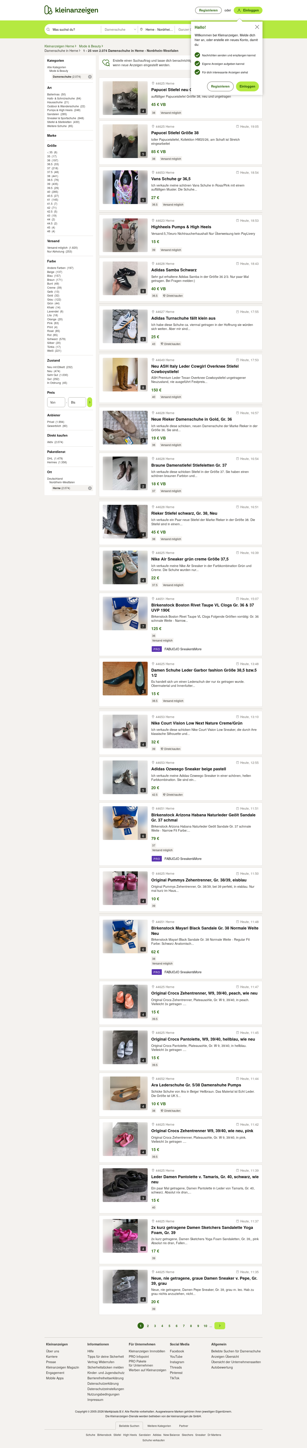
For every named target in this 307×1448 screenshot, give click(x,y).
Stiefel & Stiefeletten (59, 122)
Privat (50, 422)
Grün (50, 303)
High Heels (130, 1435)
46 (48, 231)
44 (48, 219)
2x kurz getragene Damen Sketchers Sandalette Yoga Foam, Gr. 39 (202, 1230)
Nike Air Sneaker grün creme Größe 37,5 (190, 559)
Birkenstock (104, 1435)
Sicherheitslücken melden (105, 1367)
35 (48, 156)
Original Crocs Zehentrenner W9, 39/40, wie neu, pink (202, 1130)
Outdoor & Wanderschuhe (63, 106)
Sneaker (200, 1435)
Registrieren (220, 86)
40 (48, 191)
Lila (49, 315)
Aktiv (50, 442)
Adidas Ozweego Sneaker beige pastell (188, 768)
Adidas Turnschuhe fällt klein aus (183, 318)
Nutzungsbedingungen (103, 1394)
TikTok (174, 1378)
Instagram (177, 1362)
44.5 (50, 223)
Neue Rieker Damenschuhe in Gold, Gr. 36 (191, 419)
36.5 (50, 164)
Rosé (50, 331)
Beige (50, 272)
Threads (176, 1367)
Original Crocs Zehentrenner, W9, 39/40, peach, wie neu (204, 993)
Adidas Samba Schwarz (174, 269)
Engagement (55, 1372)
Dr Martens (214, 1435)
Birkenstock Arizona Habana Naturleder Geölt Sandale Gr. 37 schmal (203, 817)
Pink (50, 323)
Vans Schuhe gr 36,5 (171, 178)
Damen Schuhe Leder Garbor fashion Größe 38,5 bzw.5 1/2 (204, 673)
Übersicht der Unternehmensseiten (236, 1362)
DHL (50, 458)
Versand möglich (57, 247)
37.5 (50, 172)
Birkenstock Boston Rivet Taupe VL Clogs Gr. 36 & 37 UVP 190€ (202, 607)
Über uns (52, 1351)
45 (48, 227)
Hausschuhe (55, 102)
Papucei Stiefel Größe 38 (175, 132)
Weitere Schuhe (57, 126)
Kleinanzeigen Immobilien (147, 1351)
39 (48, 184)
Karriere (52, 1356)
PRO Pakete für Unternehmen (141, 1363)
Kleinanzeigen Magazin (62, 1367)
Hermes (52, 462)
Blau (50, 275)
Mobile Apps (55, 1378)
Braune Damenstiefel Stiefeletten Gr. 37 (189, 465)
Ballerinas (53, 94)
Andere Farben (56, 268)
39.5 (50, 188)
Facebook (177, 1351)
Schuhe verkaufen (153, 1440)
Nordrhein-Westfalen (62, 482)
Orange (51, 319)
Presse (51, 1362)
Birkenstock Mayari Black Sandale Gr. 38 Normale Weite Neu (204, 930)
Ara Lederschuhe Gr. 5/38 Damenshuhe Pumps (196, 1085)
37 (48, 168)
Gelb (50, 291)
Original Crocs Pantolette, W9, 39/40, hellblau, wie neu (203, 1039)
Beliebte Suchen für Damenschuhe (236, 1351)
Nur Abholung (55, 251)
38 (48, 176)
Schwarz (52, 339)
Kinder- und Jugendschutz (106, 1372)
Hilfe (90, 1351)
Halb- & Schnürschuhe (61, 98)
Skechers (187, 1435)
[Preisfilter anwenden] (89, 402)
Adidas (157, 1435)
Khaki (50, 307)
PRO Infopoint (139, 1356)
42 (48, 207)
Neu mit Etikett (56, 367)
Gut (49, 379)
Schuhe (90, 1435)
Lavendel (53, 311)
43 (48, 215)
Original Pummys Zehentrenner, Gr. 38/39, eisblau (199, 880)
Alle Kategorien (56, 67)
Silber (50, 343)
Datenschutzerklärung (103, 1383)
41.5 (50, 203)
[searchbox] (76, 29)
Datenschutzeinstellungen (105, 1388)
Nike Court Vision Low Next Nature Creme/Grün (196, 723)
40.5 (50, 196)
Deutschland (55, 478)
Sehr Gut (52, 375)
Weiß (50, 350)
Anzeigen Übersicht (225, 1356)
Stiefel (117, 1435)
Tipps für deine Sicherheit (105, 1356)
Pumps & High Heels (60, 110)
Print (50, 327)
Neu (49, 371)
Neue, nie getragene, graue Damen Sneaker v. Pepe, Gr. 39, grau (204, 1281)
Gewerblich (54, 426)
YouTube (176, 1356)
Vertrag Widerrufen (100, 1362)
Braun (51, 279)
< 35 (50, 152)
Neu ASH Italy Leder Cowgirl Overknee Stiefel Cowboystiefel (195, 369)
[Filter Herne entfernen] (90, 488)
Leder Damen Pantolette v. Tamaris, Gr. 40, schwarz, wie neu (205, 1179)
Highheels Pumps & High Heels (181, 226)
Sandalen (53, 114)
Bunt (50, 283)
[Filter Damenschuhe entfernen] (90, 77)
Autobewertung (222, 1367)
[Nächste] (219, 1325)
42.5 (50, 211)
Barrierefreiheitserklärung (105, 1378)
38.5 (50, 180)
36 (48, 160)
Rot (49, 335)
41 (48, 199)
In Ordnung (54, 383)
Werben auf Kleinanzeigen (147, 1370)
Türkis (50, 347)
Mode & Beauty (58, 71)
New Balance (171, 1435)
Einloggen (247, 86)
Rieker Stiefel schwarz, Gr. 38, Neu (184, 513)
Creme (51, 287)
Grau (50, 299)
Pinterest (176, 1372)
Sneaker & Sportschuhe (61, 118)
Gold (50, 295)
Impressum (95, 1399)
